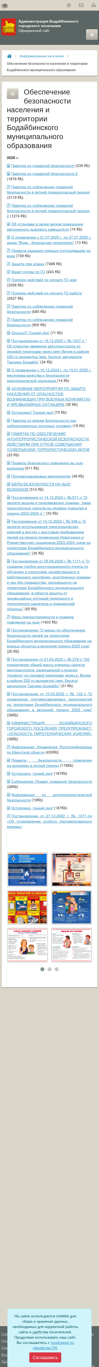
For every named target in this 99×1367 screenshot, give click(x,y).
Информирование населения (42, 56)
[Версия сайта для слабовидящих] (4, 5)
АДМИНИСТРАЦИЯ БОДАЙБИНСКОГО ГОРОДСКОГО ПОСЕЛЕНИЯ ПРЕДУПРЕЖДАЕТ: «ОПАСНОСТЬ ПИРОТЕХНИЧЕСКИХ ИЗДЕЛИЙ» (49, 728)
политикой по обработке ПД (53, 1345)
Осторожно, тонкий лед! (32, 773)
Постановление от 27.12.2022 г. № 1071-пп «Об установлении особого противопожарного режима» (49, 821)
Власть (6, 1354)
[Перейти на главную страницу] (69, 5)
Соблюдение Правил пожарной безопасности (51, 781)
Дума (5, 1347)
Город (5, 1340)
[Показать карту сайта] (94, 5)
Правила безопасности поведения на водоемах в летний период (49, 762)
